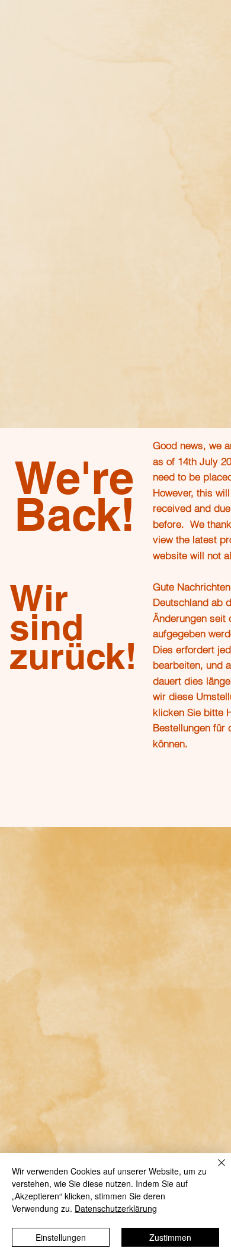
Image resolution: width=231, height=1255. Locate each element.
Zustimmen (170, 1237)
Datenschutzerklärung (116, 1208)
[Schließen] (214, 1170)
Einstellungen (61, 1237)
